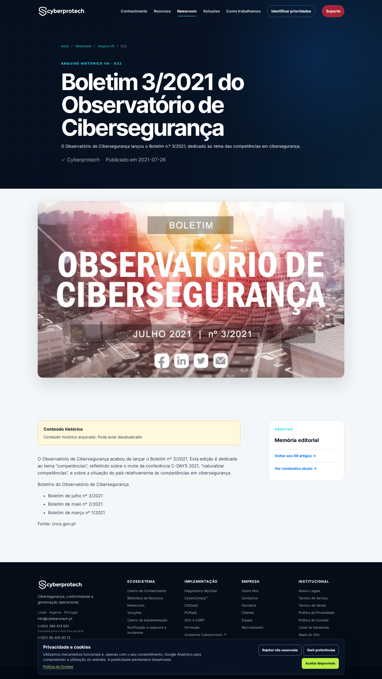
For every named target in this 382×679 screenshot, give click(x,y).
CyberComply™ (196, 598)
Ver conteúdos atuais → (296, 468)
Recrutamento (253, 627)
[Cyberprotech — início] (62, 11)
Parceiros (249, 605)
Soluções (211, 11)
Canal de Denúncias (314, 627)
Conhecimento (134, 11)
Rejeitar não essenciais (280, 650)
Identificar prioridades (291, 11)
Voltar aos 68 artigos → (295, 455)
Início (65, 46)
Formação (192, 627)
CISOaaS (191, 605)
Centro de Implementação (147, 620)
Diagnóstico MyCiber (201, 591)
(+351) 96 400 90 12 (54, 638)
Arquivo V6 (106, 46)
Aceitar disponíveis (320, 663)
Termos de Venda (312, 605)
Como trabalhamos (243, 11)
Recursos (162, 11)
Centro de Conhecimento (146, 591)
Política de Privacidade (316, 613)
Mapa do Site (309, 635)
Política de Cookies (314, 620)
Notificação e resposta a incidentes (146, 630)
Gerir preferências (321, 650)
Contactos (250, 598)
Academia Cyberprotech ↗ (206, 635)
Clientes (248, 613)
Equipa (247, 620)
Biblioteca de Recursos (145, 598)
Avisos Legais (309, 591)
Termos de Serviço (313, 598)
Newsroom (187, 11)
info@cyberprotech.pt (55, 619)
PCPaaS (191, 613)
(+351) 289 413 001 (53, 626)
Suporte (333, 11)
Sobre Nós (250, 591)
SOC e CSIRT (195, 620)
